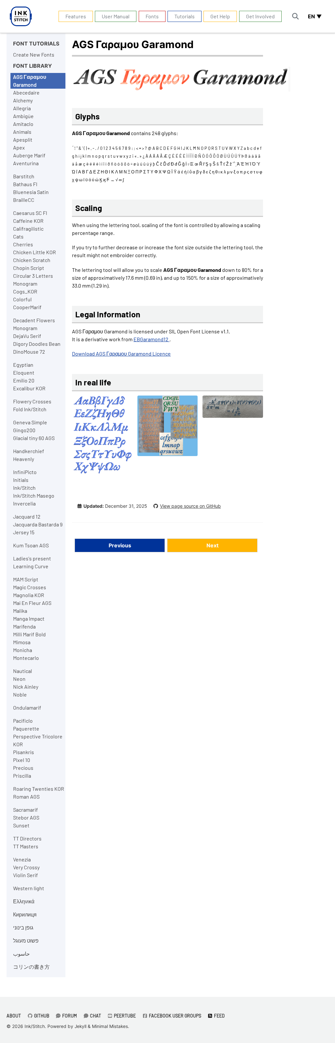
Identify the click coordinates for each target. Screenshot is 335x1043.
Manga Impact (28, 618)
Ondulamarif (27, 707)
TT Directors (27, 838)
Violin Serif (25, 875)
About (14, 1015)
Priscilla (22, 775)
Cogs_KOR (25, 291)
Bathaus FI (25, 184)
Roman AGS (26, 796)
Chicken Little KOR (34, 252)
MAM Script (25, 579)
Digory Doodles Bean (37, 344)
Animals (22, 132)
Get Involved (260, 16)
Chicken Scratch (31, 260)
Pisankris (23, 752)
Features (75, 16)
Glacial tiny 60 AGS (34, 438)
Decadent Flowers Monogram (34, 324)
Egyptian (23, 365)
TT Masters (25, 846)
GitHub (41, 1015)
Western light (28, 888)
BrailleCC (23, 200)
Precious (23, 768)
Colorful (22, 299)
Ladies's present (32, 558)
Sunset (21, 825)
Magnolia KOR (28, 595)
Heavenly (23, 459)
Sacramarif (25, 809)
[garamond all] (167, 429)
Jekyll (80, 1026)
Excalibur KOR (29, 388)
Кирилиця (25, 914)
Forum (69, 1015)
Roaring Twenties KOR (38, 789)
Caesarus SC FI (30, 213)
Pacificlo (23, 720)
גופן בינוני (23, 927)
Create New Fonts (33, 54)
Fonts (152, 16)
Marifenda (24, 626)
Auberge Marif (29, 155)
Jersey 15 (23, 532)
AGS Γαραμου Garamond (29, 81)
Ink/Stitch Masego (33, 495)
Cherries (23, 244)
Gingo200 (24, 430)
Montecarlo (26, 658)
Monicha (22, 650)
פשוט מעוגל (26, 940)
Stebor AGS (26, 817)
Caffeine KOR (28, 221)
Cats (18, 236)
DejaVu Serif (27, 336)
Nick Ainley (25, 686)
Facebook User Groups (174, 1015)
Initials (20, 480)
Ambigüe (23, 116)
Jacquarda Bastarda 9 (37, 524)
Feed (219, 1015)
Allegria (22, 108)
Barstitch (23, 176)
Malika (20, 611)
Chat (95, 1015)
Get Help (220, 16)
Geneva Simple (30, 422)
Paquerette (26, 728)
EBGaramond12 (151, 339)
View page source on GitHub (190, 506)
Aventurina (26, 163)
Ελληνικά (23, 901)
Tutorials (184, 16)
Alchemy (23, 100)
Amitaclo (23, 124)
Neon (19, 679)
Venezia (22, 859)
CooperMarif (27, 307)
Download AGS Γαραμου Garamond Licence (121, 353)
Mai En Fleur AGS (32, 603)
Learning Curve (30, 566)
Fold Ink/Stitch (29, 409)
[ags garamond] (102, 438)
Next (212, 545)
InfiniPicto (25, 472)
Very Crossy (26, 867)
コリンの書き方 (31, 966)
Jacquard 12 (27, 516)
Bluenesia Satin (31, 192)
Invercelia (24, 503)
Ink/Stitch (24, 488)
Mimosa (21, 642)
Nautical (22, 671)
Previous (120, 545)
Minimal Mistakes (110, 1026)
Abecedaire (26, 92)
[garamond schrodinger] (233, 410)
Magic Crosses (29, 587)
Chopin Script (28, 268)
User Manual (116, 16)
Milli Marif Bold (29, 634)
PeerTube (124, 1015)
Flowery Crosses (32, 401)
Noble (20, 694)
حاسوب (21, 953)
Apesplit (22, 139)
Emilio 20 (23, 380)
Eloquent (23, 372)
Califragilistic (28, 228)
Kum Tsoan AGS (31, 545)
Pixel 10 (21, 760)
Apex (19, 147)
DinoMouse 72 (29, 351)
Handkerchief (28, 451)
